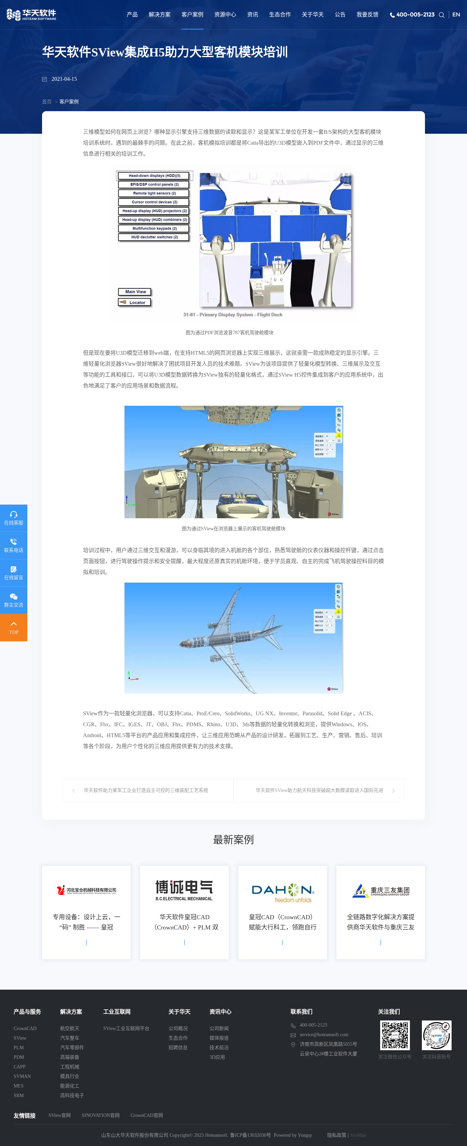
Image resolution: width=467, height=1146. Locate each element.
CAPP (20, 1066)
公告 (340, 14)
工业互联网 (117, 1012)
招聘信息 (178, 1047)
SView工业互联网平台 (126, 1028)
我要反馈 (367, 14)
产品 (132, 14)
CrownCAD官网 (147, 1115)
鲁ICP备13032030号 (250, 1135)
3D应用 (217, 1057)
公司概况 (178, 1028)
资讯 (252, 14)
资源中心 (225, 14)
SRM (19, 1095)
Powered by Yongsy (293, 1135)
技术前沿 (219, 1047)
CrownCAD (25, 1028)
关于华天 (313, 14)
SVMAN (22, 1076)
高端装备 (69, 1057)
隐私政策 (336, 1135)
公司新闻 (219, 1028)
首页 (47, 101)
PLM (19, 1047)
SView (20, 1038)
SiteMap (358, 1135)
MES (19, 1086)
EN (456, 14)
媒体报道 (219, 1038)
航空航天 (69, 1028)
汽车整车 (69, 1038)
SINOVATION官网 (101, 1115)
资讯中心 (220, 1012)
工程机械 (69, 1066)
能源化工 (69, 1086)
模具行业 (69, 1076)
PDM (19, 1057)
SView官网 (60, 1115)
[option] (86, 912)
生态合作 (280, 14)
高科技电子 (72, 1095)
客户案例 (192, 14)
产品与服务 (27, 1012)
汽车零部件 (72, 1047)
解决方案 (160, 14)
